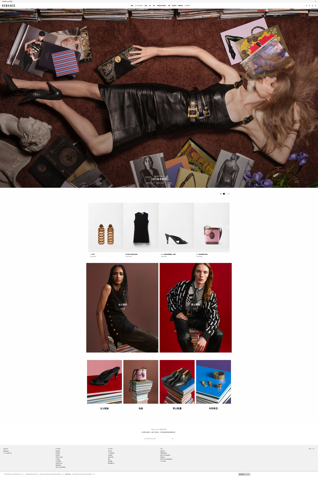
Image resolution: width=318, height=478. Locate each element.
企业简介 (110, 451)
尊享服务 (58, 451)
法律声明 (162, 451)
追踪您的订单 (59, 463)
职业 (109, 459)
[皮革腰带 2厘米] (105, 227)
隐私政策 (162, 457)
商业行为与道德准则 (165, 455)
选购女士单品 (150, 182)
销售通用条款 (163, 453)
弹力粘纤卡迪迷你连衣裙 (202, 254)
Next (228, 227)
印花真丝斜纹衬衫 (130, 254)
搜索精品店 (6, 451)
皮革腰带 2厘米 (94, 254)
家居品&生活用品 (161, 5)
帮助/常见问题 (59, 457)
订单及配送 (58, 461)
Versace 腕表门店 (7, 453)
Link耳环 (163, 254)
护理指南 (58, 453)
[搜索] (306, 5)
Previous (89, 227)
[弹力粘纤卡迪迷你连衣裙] (212, 227)
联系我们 (58, 455)
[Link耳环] (176, 227)
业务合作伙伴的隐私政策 (166, 459)
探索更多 (169, 182)
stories (187, 5)
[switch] (225, 194)
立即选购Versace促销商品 (7, 1)
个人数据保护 (111, 453)
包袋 (146, 5)
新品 (132, 5)
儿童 (169, 5)
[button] (315, 5)
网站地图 (110, 461)
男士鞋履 (177, 408)
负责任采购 (110, 457)
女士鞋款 (104, 408)
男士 (154, 5)
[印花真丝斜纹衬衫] (141, 227)
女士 (150, 5)
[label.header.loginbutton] (312, 5)
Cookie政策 (163, 461)
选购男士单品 (160, 182)
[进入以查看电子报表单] (172, 439)
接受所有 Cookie (244, 474)
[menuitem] (132, 6)
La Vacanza (139, 5)
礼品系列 (174, 5)
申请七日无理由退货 (60, 467)
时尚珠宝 (213, 408)
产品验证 (58, 459)
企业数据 (110, 455)
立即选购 (122, 308)
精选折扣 (180, 5)
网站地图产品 (111, 463)
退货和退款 (58, 465)
